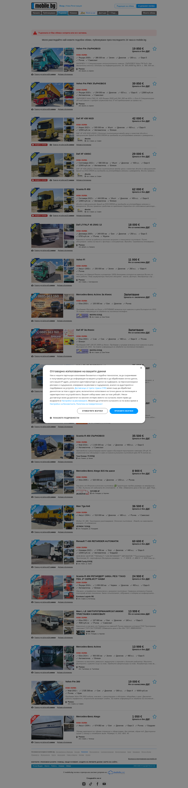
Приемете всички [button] (123, 411)
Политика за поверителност (89, 404)
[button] (64, 417)
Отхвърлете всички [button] (92, 411)
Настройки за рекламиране (74, 400)
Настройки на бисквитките (62, 404)
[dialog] (94, 394)
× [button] (141, 368)
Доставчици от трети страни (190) (90, 388)
